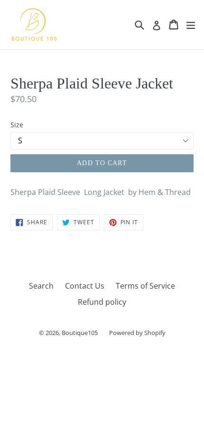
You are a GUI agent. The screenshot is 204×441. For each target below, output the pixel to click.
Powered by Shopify (137, 332)
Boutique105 (80, 332)
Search (41, 286)
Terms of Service (145, 286)
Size (16, 124)
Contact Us (84, 286)
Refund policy (102, 302)
